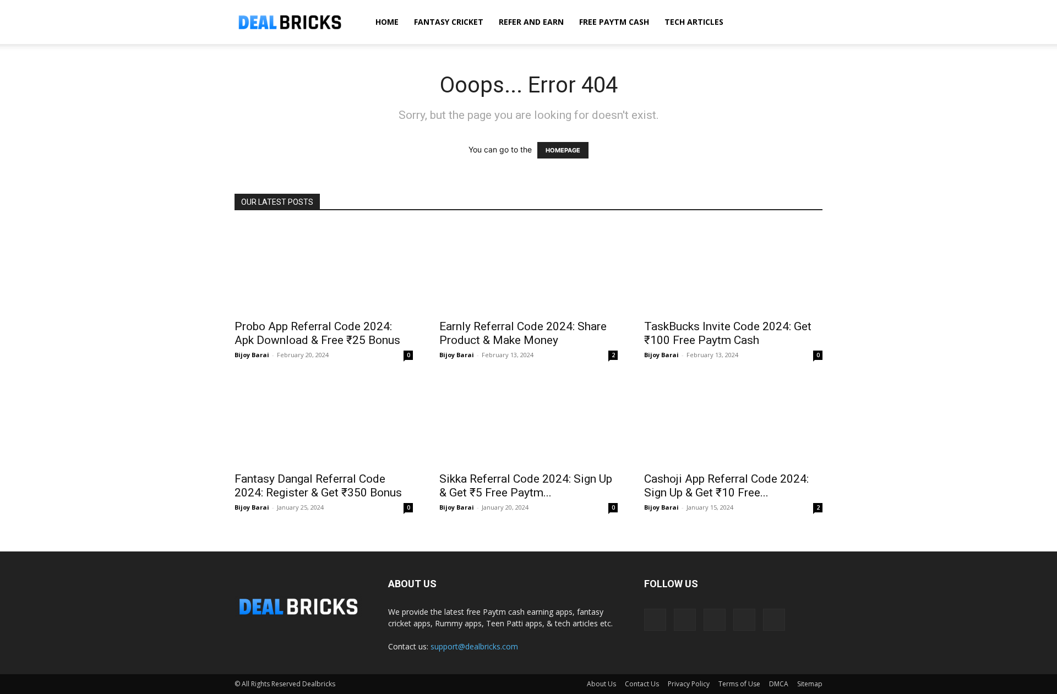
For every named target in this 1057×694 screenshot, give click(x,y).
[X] (744, 620)
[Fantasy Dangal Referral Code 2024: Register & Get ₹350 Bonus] (324, 421)
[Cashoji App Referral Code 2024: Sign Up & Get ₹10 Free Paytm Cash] (733, 421)
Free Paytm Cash (614, 22)
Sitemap (809, 683)
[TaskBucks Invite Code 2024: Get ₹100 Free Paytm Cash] (733, 269)
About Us (601, 683)
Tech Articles (693, 22)
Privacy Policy (689, 683)
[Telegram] (715, 620)
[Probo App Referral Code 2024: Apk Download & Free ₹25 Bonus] (324, 269)
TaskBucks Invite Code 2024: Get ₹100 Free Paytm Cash (727, 333)
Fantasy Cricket (448, 22)
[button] (809, 23)
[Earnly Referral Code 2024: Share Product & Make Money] (528, 269)
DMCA (778, 683)
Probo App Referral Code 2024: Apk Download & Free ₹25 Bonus (317, 333)
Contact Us (642, 683)
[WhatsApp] (774, 620)
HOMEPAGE (563, 150)
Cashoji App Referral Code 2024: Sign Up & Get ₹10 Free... (726, 485)
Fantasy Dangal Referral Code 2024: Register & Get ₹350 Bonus (318, 485)
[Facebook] (655, 620)
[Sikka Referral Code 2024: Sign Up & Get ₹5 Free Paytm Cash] (528, 421)
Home (387, 22)
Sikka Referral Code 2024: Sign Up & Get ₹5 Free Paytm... (525, 485)
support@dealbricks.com (474, 646)
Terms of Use (739, 683)
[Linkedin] (685, 620)
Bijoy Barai (252, 355)
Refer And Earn (531, 22)
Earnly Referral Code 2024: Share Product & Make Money (523, 333)
